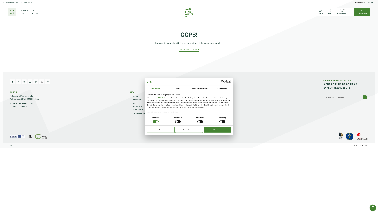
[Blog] (47, 81)
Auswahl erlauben (189, 130)
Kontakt (136, 96)
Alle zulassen (217, 130)
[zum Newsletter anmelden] (365, 97)
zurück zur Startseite (189, 49)
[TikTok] (24, 81)
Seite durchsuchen (360, 2)
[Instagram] (18, 81)
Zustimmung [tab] (155, 88)
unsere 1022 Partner (160, 98)
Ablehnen (160, 130)
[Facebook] (12, 81)
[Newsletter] (41, 81)
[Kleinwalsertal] (189, 12)
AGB (134, 103)
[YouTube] (30, 81)
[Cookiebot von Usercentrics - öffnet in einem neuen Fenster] (222, 81)
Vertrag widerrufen (140, 113)
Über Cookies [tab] (222, 88)
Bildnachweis (138, 110)
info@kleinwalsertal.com (11, 2)
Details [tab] (178, 88)
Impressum (137, 99)
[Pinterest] (35, 81)
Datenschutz (138, 106)
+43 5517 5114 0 (28, 2)
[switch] (178, 121)
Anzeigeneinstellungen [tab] (200, 88)
